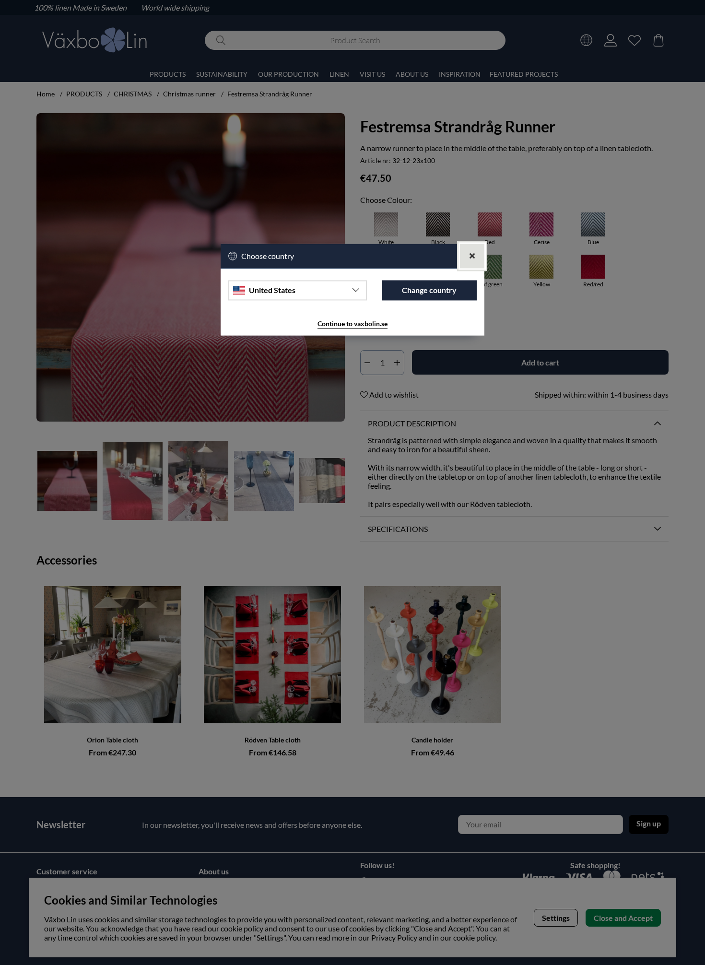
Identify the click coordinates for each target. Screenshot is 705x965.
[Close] (472, 256)
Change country (429, 290)
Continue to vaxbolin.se (352, 323)
